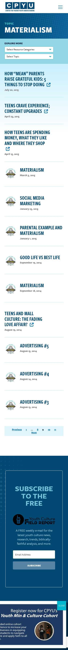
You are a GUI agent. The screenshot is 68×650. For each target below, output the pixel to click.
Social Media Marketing (32, 200)
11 (55, 429)
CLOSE (62, 605)
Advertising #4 (34, 373)
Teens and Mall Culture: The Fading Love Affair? (23, 319)
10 (49, 429)
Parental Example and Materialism (41, 230)
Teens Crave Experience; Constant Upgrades (27, 108)
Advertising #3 (34, 401)
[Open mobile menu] (60, 7)
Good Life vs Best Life (40, 257)
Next (34, 432)
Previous (17, 429)
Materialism (32, 169)
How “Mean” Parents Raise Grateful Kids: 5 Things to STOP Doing (25, 79)
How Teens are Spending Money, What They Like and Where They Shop (27, 137)
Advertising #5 (34, 345)
